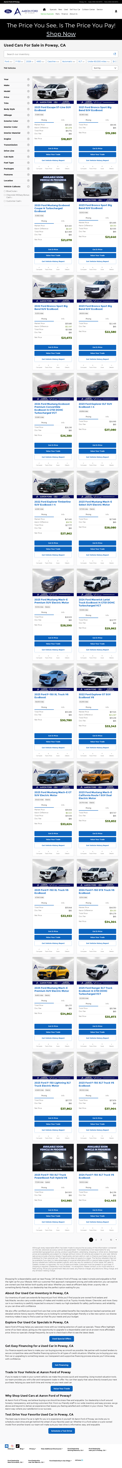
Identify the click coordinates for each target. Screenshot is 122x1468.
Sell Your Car (75, 9)
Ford (8, 61)
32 (111, 1240)
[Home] (8, 11)
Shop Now (61, 33)
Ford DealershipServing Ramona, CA (75, 1449)
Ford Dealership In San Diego (59, 1461)
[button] (53, 114)
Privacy (32, 1449)
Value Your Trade (53, 154)
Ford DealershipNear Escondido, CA (15, 1461)
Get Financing (61, 1365)
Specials (53, 9)
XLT (81, 61)
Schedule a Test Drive (61, 1431)
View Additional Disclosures (51, 1449)
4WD (40, 61)
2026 (29, 61)
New (60, 9)
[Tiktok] (17, 1446)
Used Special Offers (61, 1339)
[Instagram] (12, 1446)
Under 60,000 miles (99, 61)
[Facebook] (6, 1446)
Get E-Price (53, 148)
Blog (21, 1449)
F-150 (19, 61)
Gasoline (53, 61)
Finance (64, 14)
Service (99, 9)
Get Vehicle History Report (53, 160)
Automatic (68, 61)
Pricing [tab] (44, 120)
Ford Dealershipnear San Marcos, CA (35, 1461)
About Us (73, 14)
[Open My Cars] (115, 11)
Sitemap (11, 1449)
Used (66, 9)
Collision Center (88, 9)
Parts (58, 14)
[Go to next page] (116, 1240)
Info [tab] (62, 120)
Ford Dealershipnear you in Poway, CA (97, 1449)
